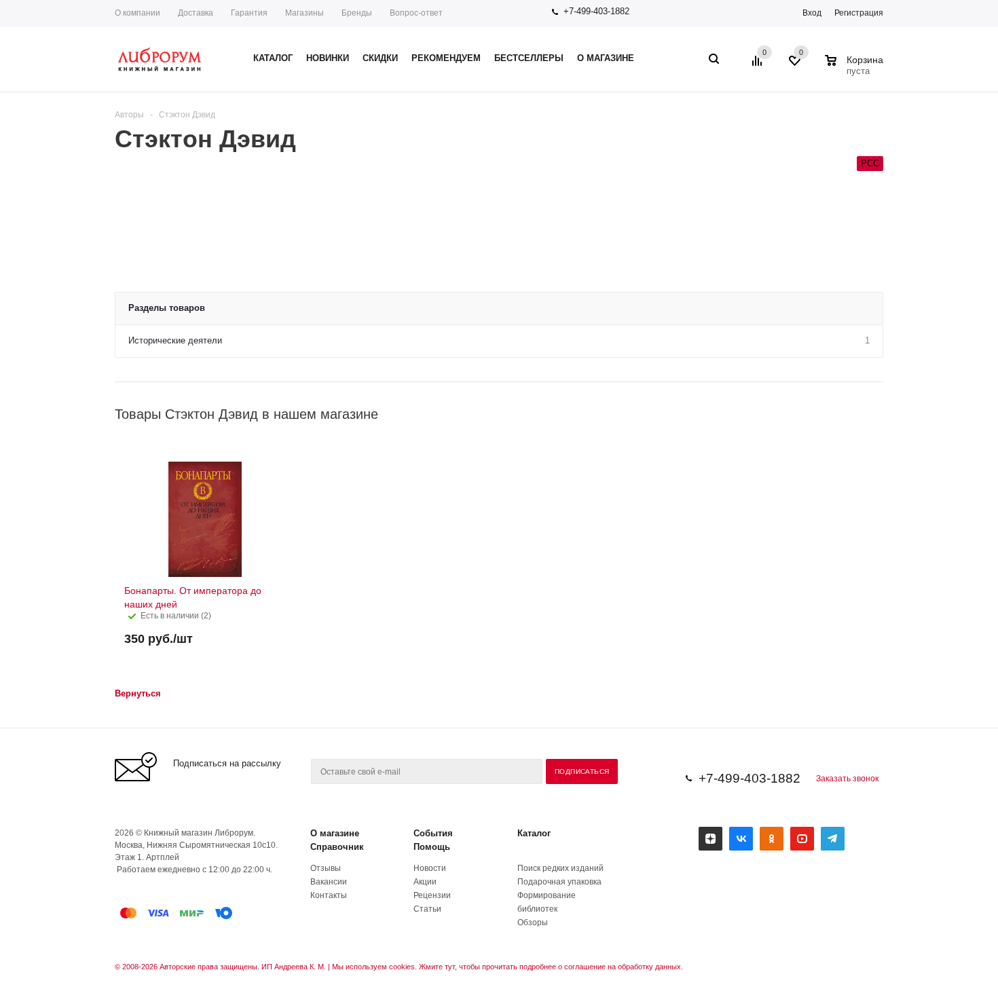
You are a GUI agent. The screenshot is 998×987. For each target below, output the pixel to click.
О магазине (334, 833)
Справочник (337, 847)
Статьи (427, 909)
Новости (429, 868)
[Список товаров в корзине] (855, 69)
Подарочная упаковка (559, 882)
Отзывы (325, 868)
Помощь (431, 847)
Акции (425, 882)
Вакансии (328, 882)
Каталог (534, 833)
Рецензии (432, 895)
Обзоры (532, 922)
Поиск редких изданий (560, 868)
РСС (870, 163)
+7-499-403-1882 (596, 11)
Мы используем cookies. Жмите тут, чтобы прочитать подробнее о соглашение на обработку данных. (507, 967)
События (433, 833)
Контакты (328, 895)
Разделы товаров (166, 308)
